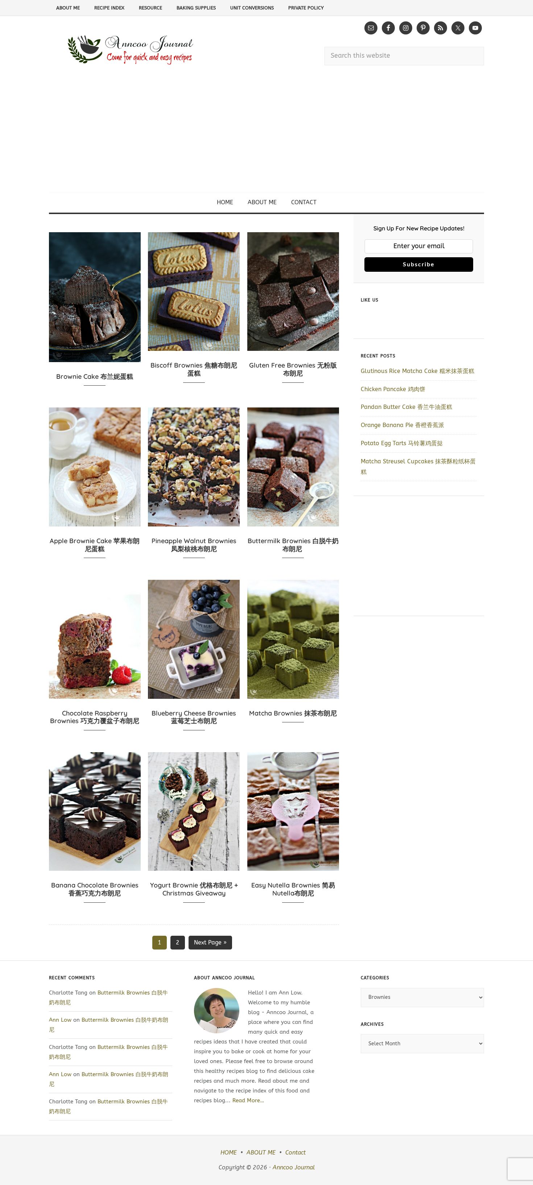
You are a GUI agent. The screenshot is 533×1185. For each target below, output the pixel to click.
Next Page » (210, 942)
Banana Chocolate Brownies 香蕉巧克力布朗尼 (95, 889)
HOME (228, 1152)
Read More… (248, 1100)
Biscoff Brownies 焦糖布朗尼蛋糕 (193, 369)
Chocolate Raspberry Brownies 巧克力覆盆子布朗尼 (94, 717)
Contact (295, 1152)
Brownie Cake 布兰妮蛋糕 (94, 376)
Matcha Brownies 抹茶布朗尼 (293, 713)
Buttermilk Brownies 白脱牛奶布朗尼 (293, 545)
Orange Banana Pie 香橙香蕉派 (402, 425)
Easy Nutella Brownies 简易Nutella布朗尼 (293, 889)
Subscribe (419, 264)
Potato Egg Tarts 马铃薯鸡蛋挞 (402, 443)
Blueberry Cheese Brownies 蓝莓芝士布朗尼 (194, 717)
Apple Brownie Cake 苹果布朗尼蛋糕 (95, 545)
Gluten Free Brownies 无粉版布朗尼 (293, 369)
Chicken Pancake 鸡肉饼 (393, 389)
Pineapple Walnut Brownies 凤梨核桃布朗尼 (194, 545)
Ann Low (60, 1020)
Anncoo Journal (294, 1167)
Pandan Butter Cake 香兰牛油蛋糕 (406, 406)
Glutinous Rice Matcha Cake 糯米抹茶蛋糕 (417, 371)
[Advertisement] (266, 137)
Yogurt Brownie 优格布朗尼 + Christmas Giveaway (194, 889)
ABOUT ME (261, 1152)
